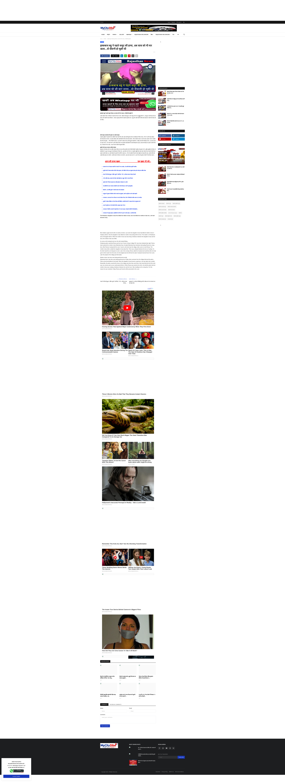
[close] (29, 759)
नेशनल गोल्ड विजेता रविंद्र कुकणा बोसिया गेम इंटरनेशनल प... (146, 677)
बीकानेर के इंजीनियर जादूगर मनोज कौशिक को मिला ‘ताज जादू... (107, 677)
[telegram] (170, 748)
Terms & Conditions (179, 771)
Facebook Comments (115, 704)
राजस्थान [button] (114, 34)
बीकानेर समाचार (161, 203)
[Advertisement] (44, 10)
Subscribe (181, 757)
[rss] (173, 748)
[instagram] (163, 748)
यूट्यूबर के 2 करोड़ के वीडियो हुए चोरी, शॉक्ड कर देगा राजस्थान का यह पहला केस (142, 282)
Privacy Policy (165, 771)
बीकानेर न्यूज (161, 216)
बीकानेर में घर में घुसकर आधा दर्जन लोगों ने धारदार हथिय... (146, 761)
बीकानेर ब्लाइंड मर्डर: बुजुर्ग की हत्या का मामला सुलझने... (127, 677)
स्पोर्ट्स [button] (108, 34)
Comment (102, 714)
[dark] (184, 22)
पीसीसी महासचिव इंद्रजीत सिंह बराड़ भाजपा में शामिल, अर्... (108, 695)
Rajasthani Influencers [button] (163, 34)
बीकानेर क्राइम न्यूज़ (162, 206)
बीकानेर (180, 213)
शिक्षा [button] (152, 34)
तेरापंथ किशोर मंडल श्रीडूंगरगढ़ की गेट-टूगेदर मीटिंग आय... (175, 182)
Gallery (121, 34)
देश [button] (173, 34)
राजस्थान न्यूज (170, 219)
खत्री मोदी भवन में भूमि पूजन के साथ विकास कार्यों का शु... (176, 99)
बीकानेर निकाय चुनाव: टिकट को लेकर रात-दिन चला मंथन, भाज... (175, 92)
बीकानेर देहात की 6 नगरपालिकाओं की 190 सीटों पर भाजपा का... (175, 167)
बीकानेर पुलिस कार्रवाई (162, 213)
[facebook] (159, 748)
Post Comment (105, 726)
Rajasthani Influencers (141, 34)
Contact (101, 22)
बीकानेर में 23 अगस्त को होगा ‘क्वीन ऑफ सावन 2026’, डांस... (175, 114)
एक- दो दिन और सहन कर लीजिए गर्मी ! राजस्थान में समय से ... (147, 748)
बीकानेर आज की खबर (162, 209)
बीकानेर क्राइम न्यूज (162, 219)
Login (169, 22)
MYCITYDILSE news (172, 213)
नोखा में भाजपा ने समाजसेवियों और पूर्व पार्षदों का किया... (175, 189)
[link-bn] (158, 28)
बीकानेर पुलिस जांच (168, 216)
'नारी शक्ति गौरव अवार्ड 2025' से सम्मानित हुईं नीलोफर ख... (175, 107)
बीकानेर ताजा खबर (171, 209)
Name (101, 708)
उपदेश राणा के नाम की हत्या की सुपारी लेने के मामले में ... (127, 695)
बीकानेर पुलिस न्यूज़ (177, 216)
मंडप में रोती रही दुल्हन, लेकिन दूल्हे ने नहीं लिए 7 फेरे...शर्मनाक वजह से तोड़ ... (113, 282)
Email (130, 708)
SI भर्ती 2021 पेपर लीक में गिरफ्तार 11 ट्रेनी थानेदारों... (147, 695)
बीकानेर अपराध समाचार (172, 206)
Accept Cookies (16, 776)
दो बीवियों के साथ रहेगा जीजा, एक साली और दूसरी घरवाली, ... (146, 755)
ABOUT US (171, 771)
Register (173, 22)
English (179, 22)
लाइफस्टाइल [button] (128, 34)
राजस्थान (105, 38)
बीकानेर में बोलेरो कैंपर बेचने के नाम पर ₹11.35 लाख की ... (175, 121)
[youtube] (166, 748)
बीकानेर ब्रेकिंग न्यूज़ (176, 203)
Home (103, 34)
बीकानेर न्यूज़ (168, 203)
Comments (104, 704)
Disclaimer (158, 771)
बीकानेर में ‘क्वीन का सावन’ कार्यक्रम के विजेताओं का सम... (175, 175)
